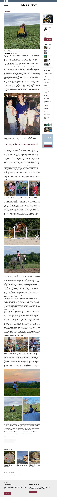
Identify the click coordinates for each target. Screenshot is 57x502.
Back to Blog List (7, 11)
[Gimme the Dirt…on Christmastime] (9, 463)
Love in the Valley (47, 98)
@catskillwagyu (22, 431)
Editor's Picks (46, 76)
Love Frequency (46, 96)
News (45, 99)
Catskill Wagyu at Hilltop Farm (27, 433)
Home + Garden (46, 89)
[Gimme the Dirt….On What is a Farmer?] (34, 463)
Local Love (45, 95)
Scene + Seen (46, 103)
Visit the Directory (48, 39)
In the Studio (46, 93)
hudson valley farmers (9, 441)
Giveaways (45, 85)
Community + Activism (48, 73)
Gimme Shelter (46, 82)
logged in (11, 475)
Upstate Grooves (46, 111)
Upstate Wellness (47, 114)
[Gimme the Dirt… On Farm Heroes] (22, 463)
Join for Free (7, 493)
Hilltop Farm (9, 68)
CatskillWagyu (34, 431)
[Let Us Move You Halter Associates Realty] (48, 19)
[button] (45, 125)
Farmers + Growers (7, 50)
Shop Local (46, 105)
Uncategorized (46, 108)
